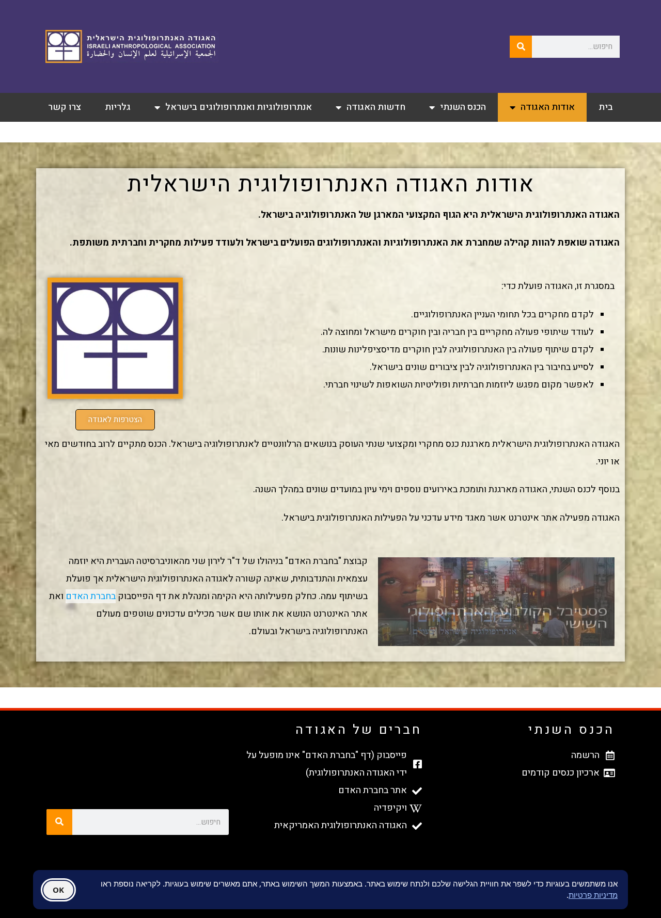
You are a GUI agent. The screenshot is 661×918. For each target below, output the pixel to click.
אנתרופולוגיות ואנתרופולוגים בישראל (238, 107)
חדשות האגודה (376, 107)
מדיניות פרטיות (593, 894)
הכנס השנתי (463, 107)
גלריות (118, 107)
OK (58, 889)
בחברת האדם (91, 596)
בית (606, 107)
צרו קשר (64, 107)
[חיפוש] (521, 47)
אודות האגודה (548, 107)
